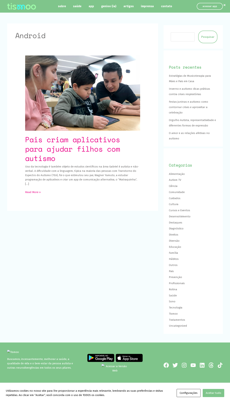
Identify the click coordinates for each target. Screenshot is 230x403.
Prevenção (175, 277)
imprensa (147, 6)
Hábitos (174, 259)
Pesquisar (207, 37)
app (91, 6)
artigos (128, 6)
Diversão (174, 240)
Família (173, 252)
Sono (172, 301)
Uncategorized (178, 325)
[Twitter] (175, 365)
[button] (210, 6)
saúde (77, 6)
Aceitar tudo (213, 393)
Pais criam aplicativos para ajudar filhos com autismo (72, 149)
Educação (175, 246)
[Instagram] (184, 365)
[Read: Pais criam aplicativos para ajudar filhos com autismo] (82, 93)
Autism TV (175, 180)
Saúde (173, 295)
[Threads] (211, 365)
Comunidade (177, 192)
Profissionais (177, 283)
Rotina (173, 289)
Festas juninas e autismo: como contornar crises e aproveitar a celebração (188, 107)
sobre (62, 6)
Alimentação (177, 174)
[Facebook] (166, 365)
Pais (171, 271)
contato (166, 6)
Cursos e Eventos (179, 210)
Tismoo (173, 313)
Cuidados (174, 198)
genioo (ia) (108, 6)
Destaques (175, 222)
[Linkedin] (202, 365)
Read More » (33, 192)
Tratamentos (177, 319)
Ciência (173, 186)
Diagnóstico (176, 228)
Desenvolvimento (179, 216)
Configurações (188, 393)
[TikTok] (220, 365)
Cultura (173, 204)
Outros (173, 265)
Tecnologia (175, 307)
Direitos (173, 234)
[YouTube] (193, 365)
